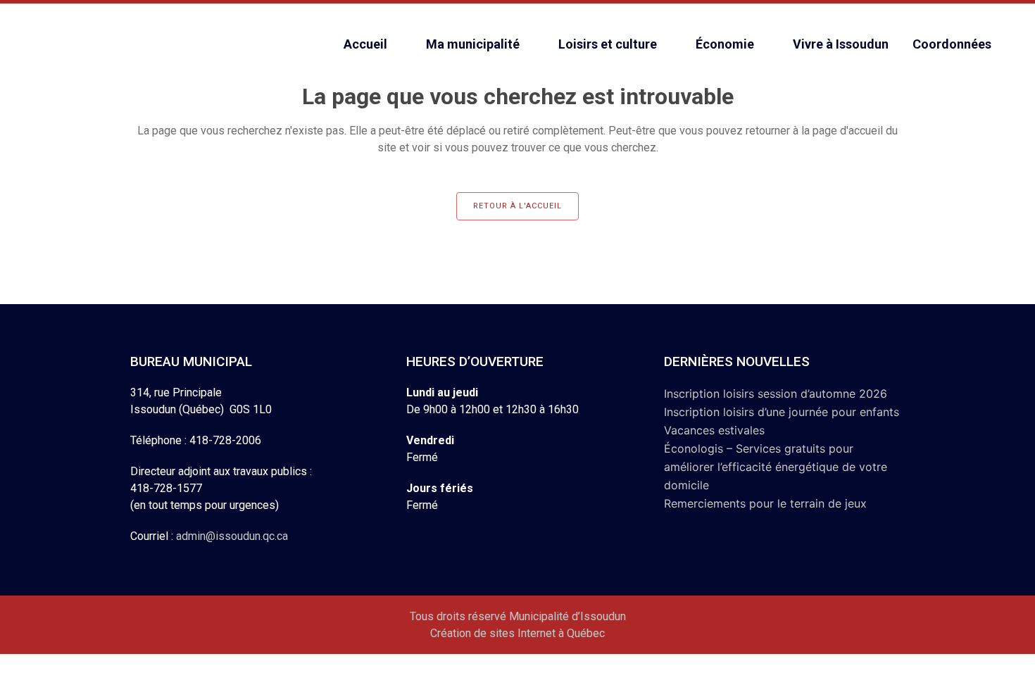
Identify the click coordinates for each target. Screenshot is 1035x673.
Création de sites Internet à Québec (517, 633)
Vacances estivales (714, 430)
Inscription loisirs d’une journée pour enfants (781, 412)
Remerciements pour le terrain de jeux (765, 503)
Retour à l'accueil (517, 205)
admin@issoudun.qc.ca (232, 536)
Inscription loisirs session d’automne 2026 (775, 393)
